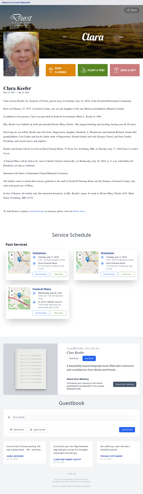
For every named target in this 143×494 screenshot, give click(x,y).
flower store (79, 211)
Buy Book (89, 358)
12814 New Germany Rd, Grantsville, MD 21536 (49, 306)
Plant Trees (58, 274)
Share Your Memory (124, 384)
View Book (73, 358)
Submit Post (127, 429)
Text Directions (41, 274)
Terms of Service (79, 481)
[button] (19, 259)
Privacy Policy (63, 481)
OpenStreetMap (74, 486)
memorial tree (37, 211)
